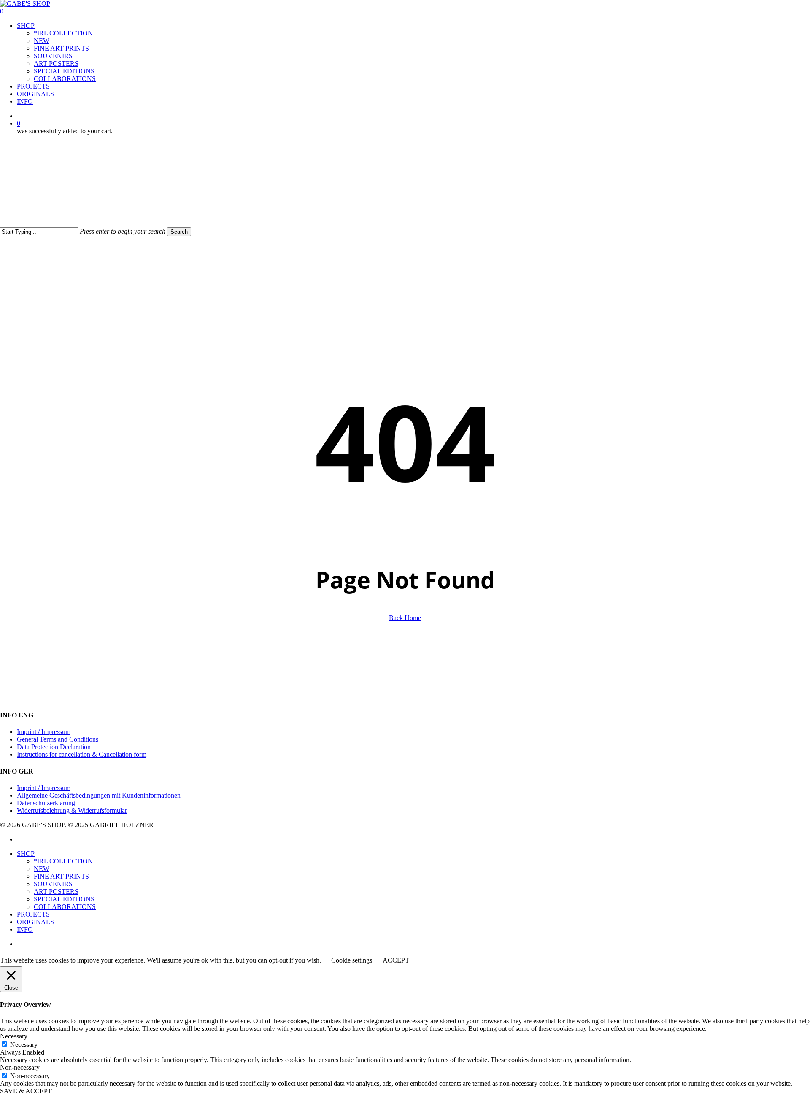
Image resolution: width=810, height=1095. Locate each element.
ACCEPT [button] (396, 960)
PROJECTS (33, 914)
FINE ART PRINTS (61, 876)
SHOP (26, 853)
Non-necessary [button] (20, 1067)
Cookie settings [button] (351, 960)
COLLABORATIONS (65, 906)
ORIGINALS (35, 921)
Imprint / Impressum (43, 731)
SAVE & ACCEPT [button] (26, 1091)
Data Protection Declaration (54, 746)
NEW (41, 868)
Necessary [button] (13, 1036)
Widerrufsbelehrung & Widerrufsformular (72, 810)
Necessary (24, 1044)
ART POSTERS (56, 891)
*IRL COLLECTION (63, 861)
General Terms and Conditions (57, 739)
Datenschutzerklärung (46, 802)
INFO (25, 929)
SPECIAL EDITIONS (64, 899)
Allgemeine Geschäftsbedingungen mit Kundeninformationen (99, 795)
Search (179, 232)
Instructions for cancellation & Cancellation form (81, 754)
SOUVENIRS (53, 883)
